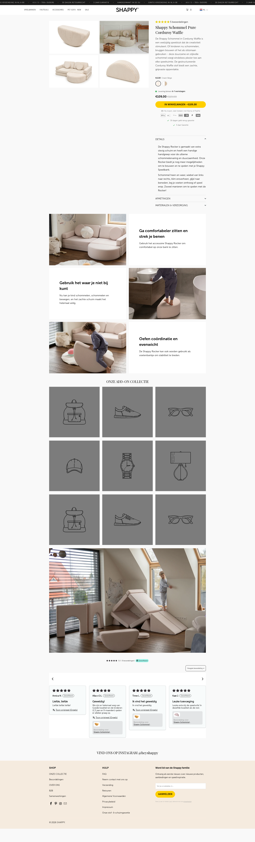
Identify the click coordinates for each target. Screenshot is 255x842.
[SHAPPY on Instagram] (61, 803)
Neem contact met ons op (115, 779)
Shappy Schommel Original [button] (102, 732)
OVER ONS (54, 785)
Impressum (107, 807)
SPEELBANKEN (30, 10)
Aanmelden (165, 794)
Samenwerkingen (57, 796)
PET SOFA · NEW (74, 10)
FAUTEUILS (44, 10)
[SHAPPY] (127, 10)
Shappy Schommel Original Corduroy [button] (182, 722)
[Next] (201, 679)
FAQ (104, 774)
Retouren (106, 790)
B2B (51, 790)
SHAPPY (61, 822)
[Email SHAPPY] (65, 803)
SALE (87, 10)
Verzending (107, 785)
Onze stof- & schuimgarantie (116, 812)
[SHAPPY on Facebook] (51, 803)
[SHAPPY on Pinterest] (56, 803)
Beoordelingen (56, 779)
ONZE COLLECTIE (58, 774)
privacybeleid (187, 801)
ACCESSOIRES (58, 10)
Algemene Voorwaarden (114, 796)
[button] (203, 10)
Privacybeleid (108, 801)
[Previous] (53, 679)
